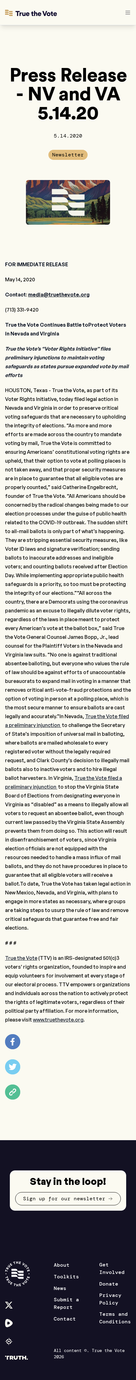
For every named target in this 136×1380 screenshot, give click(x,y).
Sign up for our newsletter (64, 1198)
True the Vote (21, 958)
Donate (108, 1284)
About (62, 1265)
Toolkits (66, 1276)
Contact (65, 1318)
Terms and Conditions (115, 1318)
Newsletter (68, 154)
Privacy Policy (110, 1299)
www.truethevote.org (58, 1020)
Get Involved (112, 1268)
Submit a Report (66, 1303)
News (60, 1288)
